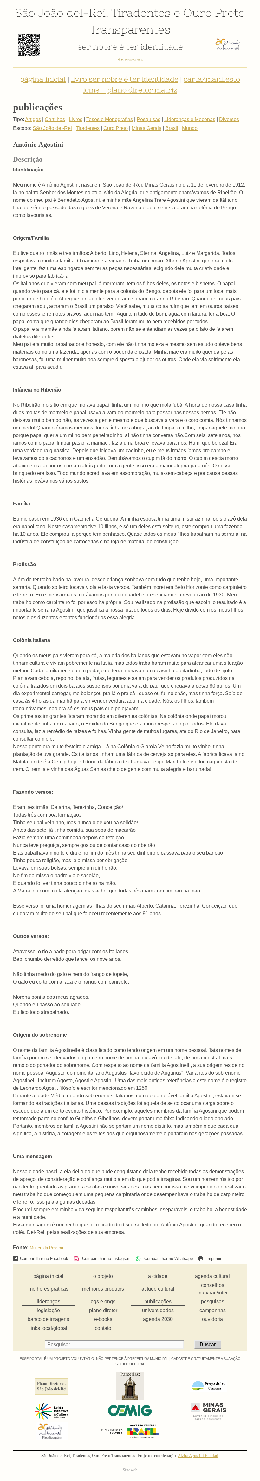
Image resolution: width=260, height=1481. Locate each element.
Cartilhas (55, 119)
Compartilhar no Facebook (44, 1258)
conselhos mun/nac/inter (212, 1288)
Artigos (33, 119)
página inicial (43, 79)
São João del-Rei (60, 12)
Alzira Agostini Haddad (198, 1455)
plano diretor (103, 1310)
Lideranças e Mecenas (189, 119)
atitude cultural (157, 1289)
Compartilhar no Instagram (105, 1258)
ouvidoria (212, 1319)
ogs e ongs (103, 1301)
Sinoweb (130, 1470)
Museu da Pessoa (46, 1247)
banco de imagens (48, 1319)
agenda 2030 (158, 1319)
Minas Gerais (146, 128)
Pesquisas (148, 119)
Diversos (229, 119)
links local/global (48, 1328)
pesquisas (212, 1301)
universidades (158, 1310)
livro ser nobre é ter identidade (124, 79)
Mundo (190, 128)
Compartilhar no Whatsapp (167, 1258)
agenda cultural (212, 1276)
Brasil (171, 128)
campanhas (212, 1310)
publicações (158, 1301)
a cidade (157, 1276)
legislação (48, 1310)
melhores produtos (103, 1289)
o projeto (103, 1276)
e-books (103, 1319)
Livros (75, 119)
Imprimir (213, 1258)
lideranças (48, 1301)
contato (103, 1328)
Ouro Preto (214, 12)
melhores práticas (48, 1289)
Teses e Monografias (109, 119)
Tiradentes (141, 12)
